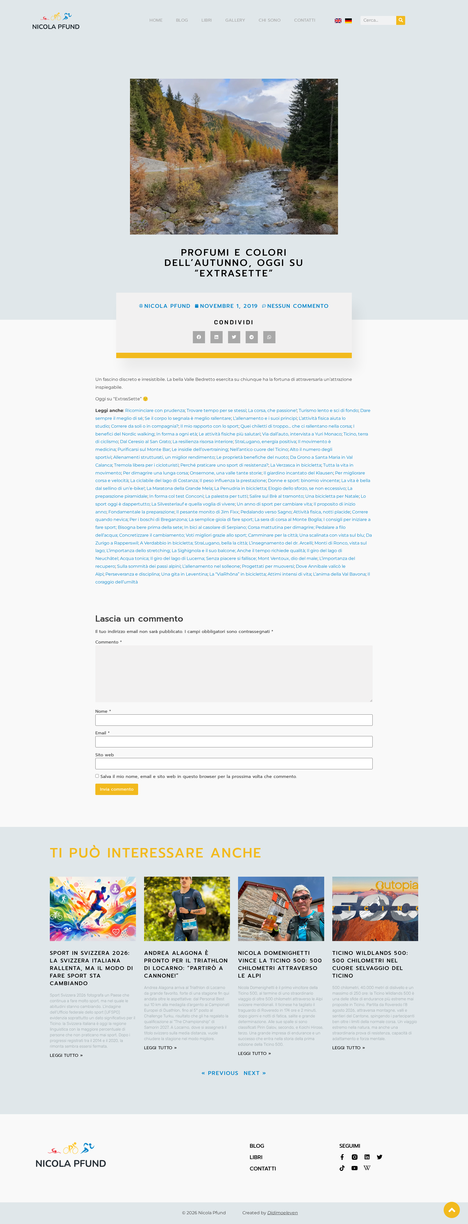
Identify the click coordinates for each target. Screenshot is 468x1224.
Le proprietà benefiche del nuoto (252, 457)
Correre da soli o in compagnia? (144, 426)
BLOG (257, 1146)
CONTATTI (263, 1168)
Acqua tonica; (134, 558)
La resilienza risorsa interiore (203, 441)
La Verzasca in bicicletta (295, 465)
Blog (182, 20)
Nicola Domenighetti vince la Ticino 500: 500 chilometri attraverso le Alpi (280, 964)
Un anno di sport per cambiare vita (274, 504)
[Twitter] (379, 1157)
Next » (255, 1073)
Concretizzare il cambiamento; (151, 535)
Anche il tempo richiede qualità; (271, 550)
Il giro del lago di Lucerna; (177, 558)
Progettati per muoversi (268, 566)
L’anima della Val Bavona (339, 574)
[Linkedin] (367, 1157)
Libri (207, 20)
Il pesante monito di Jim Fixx (207, 511)
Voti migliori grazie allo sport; (216, 535)
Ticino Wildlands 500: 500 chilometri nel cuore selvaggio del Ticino (370, 964)
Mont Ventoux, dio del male (287, 558)
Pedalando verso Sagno (265, 511)
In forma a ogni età (176, 434)
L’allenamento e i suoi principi (265, 418)
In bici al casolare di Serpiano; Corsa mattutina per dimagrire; (249, 527)
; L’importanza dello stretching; (138, 550)
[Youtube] (355, 1168)
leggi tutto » (66, 1055)
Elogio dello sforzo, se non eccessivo (307, 488)
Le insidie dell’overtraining (200, 449)
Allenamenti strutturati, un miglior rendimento (163, 457)
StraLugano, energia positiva (265, 441)
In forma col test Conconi (176, 496)
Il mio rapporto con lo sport (209, 426)
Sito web (104, 755)
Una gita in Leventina (184, 574)
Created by (270, 1212)
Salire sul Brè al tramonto (276, 496)
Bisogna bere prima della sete (149, 527)
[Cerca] (400, 20)
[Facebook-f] (342, 1157)
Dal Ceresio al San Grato (145, 441)
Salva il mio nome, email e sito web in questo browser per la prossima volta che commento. (198, 776)
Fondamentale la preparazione (141, 511)
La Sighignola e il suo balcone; (203, 550)
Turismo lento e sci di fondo (328, 410)
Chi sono (270, 20)
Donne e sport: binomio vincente (303, 480)
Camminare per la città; (272, 535)
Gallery (235, 20)
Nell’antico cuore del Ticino (259, 449)
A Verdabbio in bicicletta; (166, 543)
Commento (108, 642)
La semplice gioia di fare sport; (222, 519)
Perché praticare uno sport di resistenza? (224, 465)
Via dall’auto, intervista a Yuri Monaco (302, 434)
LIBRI (256, 1157)
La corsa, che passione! (272, 410)
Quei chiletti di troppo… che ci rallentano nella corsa (295, 426)
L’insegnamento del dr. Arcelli (281, 543)
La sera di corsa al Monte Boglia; (288, 519)
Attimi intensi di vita (289, 574)
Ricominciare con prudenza (155, 410)
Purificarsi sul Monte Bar (144, 449)
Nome (103, 711)
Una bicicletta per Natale (332, 496)
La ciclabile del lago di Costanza (164, 480)
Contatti (304, 20)
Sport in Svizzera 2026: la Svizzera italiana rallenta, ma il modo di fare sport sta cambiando (91, 968)
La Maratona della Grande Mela (178, 488)
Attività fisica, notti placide (321, 511)
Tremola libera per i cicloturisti (146, 465)
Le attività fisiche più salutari (229, 434)
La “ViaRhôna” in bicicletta (237, 574)
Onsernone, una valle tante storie (226, 473)
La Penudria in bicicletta (240, 488)
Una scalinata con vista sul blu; (332, 535)
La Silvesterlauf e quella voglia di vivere (193, 504)
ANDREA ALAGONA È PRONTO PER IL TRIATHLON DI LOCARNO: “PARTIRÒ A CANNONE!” (186, 964)
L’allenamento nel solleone (211, 566)
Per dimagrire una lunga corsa (155, 473)
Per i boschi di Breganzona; (159, 519)
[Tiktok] (342, 1168)
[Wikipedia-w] (367, 1168)
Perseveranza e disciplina (132, 574)
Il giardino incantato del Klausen (298, 473)
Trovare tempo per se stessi (216, 410)
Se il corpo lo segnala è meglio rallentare (188, 418)
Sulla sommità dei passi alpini (148, 566)
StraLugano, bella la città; (221, 543)
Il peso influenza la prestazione (233, 480)
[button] (199, 337)
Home (156, 20)
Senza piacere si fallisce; (231, 558)
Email (102, 733)
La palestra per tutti (226, 496)
